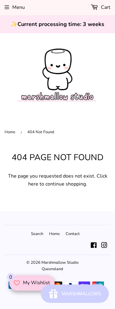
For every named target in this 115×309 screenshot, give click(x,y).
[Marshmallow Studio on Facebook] (93, 246)
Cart (105, 7)
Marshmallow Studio (60, 262)
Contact (73, 234)
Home (10, 132)
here (33, 184)
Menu (18, 7)
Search (37, 234)
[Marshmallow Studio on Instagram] (104, 246)
